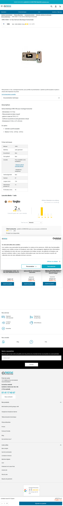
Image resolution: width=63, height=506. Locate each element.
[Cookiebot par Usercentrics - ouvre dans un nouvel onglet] (54, 239)
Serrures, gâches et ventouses (43, 15)
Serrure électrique (5, 16)
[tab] (31, 402)
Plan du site (5, 474)
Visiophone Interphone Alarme (9, 411)
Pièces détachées (18, 15)
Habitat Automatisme (6, 15)
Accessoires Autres (29, 15)
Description (3, 12)
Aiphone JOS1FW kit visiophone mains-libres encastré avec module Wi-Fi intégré (53, 272)
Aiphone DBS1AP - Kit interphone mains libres (32, 271)
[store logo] (7, 6)
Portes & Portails (6, 431)
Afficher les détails (52, 261)
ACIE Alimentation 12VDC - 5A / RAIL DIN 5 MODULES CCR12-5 (11, 271)
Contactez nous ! (45, 2)
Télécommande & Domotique (9, 417)
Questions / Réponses (57, 12)
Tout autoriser (51, 266)
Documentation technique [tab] (10, 98)
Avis (39, 12)
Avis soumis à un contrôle (51, 202)
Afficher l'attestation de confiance (50, 200)
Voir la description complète (9, 94)
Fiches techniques (22, 12)
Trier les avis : (24, 222)
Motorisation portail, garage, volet (10, 406)
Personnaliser (30, 266)
